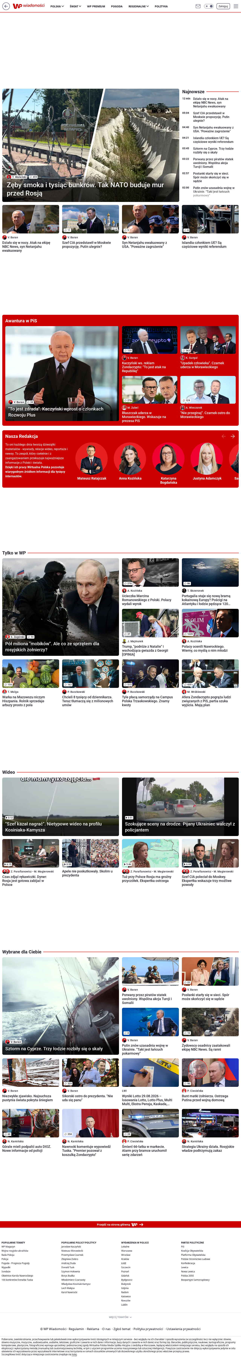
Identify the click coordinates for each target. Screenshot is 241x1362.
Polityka (161, 6)
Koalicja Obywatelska (192, 1250)
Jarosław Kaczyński (71, 1246)
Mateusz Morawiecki (72, 1250)
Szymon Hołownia (70, 1271)
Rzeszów (125, 1300)
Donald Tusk (67, 1267)
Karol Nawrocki (69, 1292)
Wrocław (125, 1255)
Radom (125, 1292)
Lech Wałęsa (68, 1288)
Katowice (126, 1296)
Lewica (184, 1267)
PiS (182, 1246)
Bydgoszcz (126, 1279)
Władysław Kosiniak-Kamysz (76, 1284)
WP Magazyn (8, 1246)
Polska (55, 6)
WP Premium (96, 6)
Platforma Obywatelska (193, 1255)
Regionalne (137, 6)
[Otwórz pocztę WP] (198, 6)
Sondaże (6, 1271)
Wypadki (6, 1267)
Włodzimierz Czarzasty (73, 1279)
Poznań (125, 1271)
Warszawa (126, 1250)
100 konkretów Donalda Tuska (17, 1279)
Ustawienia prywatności (183, 1329)
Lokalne (125, 1246)
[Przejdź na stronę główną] (6, 9)
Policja (5, 1259)
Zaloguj (223, 6)
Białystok (126, 1284)
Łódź (123, 1263)
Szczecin (125, 1267)
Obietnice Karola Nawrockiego (17, 1275)
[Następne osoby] (233, 436)
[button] (209, 6)
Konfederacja (188, 1263)
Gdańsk (125, 1275)
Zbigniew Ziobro (69, 1259)
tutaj (74, 1354)
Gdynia (125, 1288)
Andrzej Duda (68, 1263)
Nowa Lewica (188, 1271)
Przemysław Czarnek (72, 1255)
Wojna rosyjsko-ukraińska (15, 1250)
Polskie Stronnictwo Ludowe (195, 1259)
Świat (74, 6)
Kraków (125, 1259)
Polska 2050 (187, 1275)
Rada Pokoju (8, 1255)
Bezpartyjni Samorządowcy (195, 1279)
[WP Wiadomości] (31, 6)
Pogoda (117, 6)
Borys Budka (68, 1275)
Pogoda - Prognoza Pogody (16, 1263)
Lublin (124, 1304)
